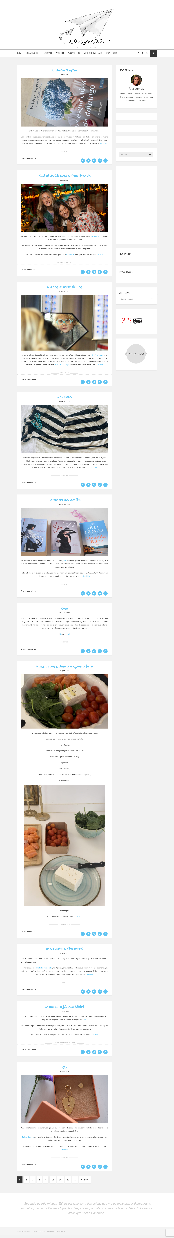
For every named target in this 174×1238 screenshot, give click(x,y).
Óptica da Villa (59, 365)
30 (68, 1180)
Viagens (64, 982)
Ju (64, 1067)
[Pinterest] (142, 53)
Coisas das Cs (61, 263)
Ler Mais (103, 143)
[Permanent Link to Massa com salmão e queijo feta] (64, 728)
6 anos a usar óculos (64, 287)
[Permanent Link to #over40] (64, 452)
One (64, 608)
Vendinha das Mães (93, 53)
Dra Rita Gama (97, 355)
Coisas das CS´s (32, 53)
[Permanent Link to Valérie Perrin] (64, 126)
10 (53, 1180)
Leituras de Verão (65, 500)
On (61, 634)
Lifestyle (48, 53)
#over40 (64, 397)
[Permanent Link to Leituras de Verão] (64, 555)
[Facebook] (138, 53)
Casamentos (111, 53)
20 (60, 1180)
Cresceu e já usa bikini (64, 1007)
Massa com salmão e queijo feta (65, 666)
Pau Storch (95, 236)
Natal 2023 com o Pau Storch (64, 175)
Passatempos (74, 53)
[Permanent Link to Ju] (64, 1123)
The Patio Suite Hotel (64, 949)
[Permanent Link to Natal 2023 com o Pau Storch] (64, 231)
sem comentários (29, 158)
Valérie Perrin (64, 70)
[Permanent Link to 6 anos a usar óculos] (64, 350)
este (64, 560)
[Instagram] (147, 53)
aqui (67, 365)
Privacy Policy (60, 1231)
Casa (19, 53)
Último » (85, 1180)
